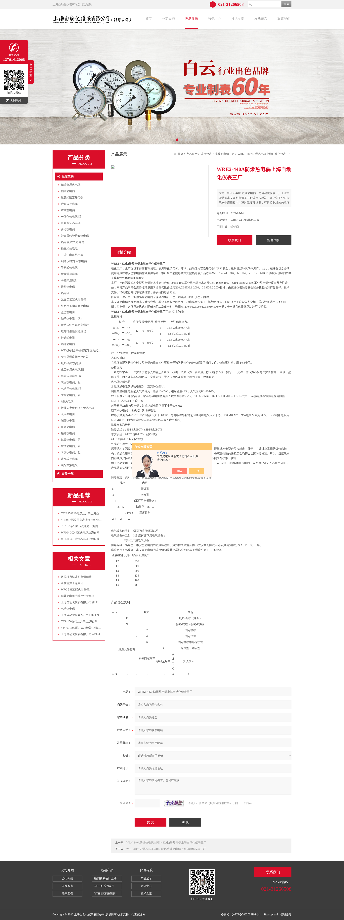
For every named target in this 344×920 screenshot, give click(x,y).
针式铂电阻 (68, 337)
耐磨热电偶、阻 (70, 446)
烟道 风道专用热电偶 (74, 261)
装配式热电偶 (69, 458)
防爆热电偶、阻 (70, 395)
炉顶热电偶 (68, 210)
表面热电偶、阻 (70, 382)
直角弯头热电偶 (70, 223)
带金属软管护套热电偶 (75, 235)
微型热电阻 (68, 312)
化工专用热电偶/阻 (72, 369)
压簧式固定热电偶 (72, 197)
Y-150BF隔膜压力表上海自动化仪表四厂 (85, 519)
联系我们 (284, 19)
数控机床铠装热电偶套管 (76, 576)
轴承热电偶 (68, 191)
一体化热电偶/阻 (71, 216)
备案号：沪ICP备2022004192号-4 (241, 914)
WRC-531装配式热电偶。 (76, 589)
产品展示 (191, 19)
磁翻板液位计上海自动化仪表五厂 (108, 878)
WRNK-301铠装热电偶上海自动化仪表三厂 (87, 538)
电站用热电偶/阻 (71, 388)
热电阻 (65, 293)
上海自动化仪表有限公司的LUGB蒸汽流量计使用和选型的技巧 (99, 602)
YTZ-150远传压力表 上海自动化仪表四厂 (86, 621)
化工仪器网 (138, 914)
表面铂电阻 (68, 414)
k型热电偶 (67, 401)
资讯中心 (214, 19)
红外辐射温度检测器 (73, 331)
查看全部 (68, 473)
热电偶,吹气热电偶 (72, 242)
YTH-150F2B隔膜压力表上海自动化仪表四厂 (88, 513)
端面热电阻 (68, 420)
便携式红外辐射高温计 (75, 325)
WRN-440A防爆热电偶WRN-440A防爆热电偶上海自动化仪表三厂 (166, 842)
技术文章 (237, 19)
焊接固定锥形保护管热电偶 (77, 407)
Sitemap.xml (271, 914)
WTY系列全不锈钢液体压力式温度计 (83, 350)
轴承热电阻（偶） (72, 318)
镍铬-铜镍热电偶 (71, 363)
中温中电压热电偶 (72, 254)
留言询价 (273, 240)
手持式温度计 (69, 280)
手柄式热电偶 (69, 267)
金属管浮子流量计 (72, 583)
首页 (148, 19)
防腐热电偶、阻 (70, 452)
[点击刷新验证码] (174, 803)
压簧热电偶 (68, 427)
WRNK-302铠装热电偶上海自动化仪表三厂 (87, 532)
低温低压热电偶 (70, 184)
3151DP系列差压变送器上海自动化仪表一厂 (88, 526)
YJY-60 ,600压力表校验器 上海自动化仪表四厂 (89, 627)
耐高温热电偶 (69, 274)
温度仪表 (68, 176)
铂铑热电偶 (68, 433)
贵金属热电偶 (69, 203)
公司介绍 (168, 19)
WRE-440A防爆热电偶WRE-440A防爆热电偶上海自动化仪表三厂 (166, 848)
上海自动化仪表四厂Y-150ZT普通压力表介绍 (88, 615)
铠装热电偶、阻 (70, 439)
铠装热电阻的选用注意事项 (77, 595)
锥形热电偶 (68, 286)
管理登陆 (285, 914)
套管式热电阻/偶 (71, 376)
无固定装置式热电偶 (73, 299)
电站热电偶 (68, 608)
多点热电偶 (68, 229)
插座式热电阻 (69, 248)
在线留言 (260, 19)
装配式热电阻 (69, 465)
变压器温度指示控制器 (75, 356)
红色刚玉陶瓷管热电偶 (75, 305)
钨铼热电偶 (68, 344)
